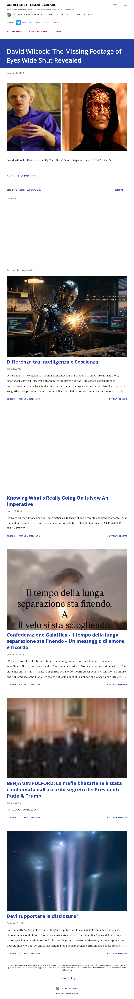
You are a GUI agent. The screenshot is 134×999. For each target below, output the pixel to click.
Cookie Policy (67, 978)
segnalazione (34, 190)
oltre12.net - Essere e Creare (31, 4)
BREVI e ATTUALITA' (38, 31)
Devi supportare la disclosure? (42, 916)
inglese (22, 190)
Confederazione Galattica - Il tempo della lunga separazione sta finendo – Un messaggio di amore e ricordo (65, 641)
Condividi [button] (119, 190)
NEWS (58, 31)
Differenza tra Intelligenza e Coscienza (52, 362)
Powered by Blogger (68, 988)
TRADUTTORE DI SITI (82, 14)
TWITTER (26, 22)
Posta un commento (29, 399)
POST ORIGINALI (14, 31)
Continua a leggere (117, 399)
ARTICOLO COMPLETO (21, 176)
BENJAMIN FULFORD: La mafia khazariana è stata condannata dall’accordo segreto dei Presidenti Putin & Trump (64, 789)
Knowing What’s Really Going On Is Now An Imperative (57, 501)
